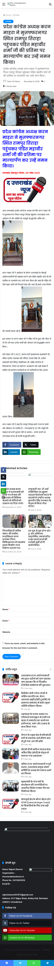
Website (6, 632)
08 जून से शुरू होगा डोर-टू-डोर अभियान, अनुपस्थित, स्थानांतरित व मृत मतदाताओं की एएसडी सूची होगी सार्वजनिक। (39, 538)
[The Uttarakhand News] (20, 4)
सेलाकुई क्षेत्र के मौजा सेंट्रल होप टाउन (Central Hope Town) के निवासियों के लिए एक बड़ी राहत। (36, 804)
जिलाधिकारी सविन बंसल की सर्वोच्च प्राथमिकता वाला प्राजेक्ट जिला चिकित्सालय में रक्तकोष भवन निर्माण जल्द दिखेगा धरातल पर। (13, 539)
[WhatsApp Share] (3, 491)
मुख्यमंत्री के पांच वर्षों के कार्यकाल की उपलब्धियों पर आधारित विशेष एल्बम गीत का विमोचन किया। (35, 786)
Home (8, 15)
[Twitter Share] (3, 477)
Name (6, 609)
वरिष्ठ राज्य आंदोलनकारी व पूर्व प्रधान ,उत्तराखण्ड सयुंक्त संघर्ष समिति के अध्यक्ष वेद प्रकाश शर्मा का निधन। (36, 768)
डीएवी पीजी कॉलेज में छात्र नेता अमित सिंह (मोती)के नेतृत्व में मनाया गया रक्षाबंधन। (36, 752)
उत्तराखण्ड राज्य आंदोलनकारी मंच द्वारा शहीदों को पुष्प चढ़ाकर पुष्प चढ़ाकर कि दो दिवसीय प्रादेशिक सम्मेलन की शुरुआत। (36, 680)
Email (5, 620)
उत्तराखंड (16, 15)
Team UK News (13, 81)
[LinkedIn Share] (3, 484)
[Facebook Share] (3, 470)
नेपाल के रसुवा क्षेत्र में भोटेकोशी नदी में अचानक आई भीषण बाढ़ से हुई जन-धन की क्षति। (36, 738)
